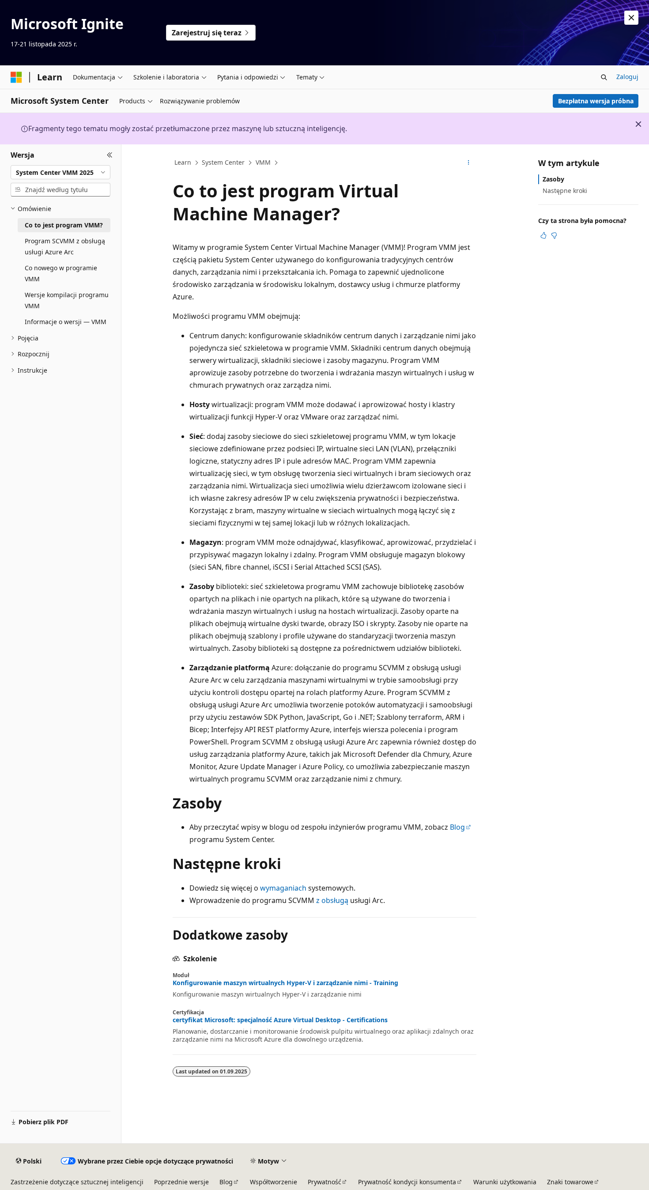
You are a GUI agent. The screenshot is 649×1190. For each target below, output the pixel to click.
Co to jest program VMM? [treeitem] (64, 225)
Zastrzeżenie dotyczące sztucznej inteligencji (77, 1182)
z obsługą (332, 900)
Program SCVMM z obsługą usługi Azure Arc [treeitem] (65, 246)
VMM (263, 162)
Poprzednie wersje (181, 1182)
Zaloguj (627, 76)
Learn (182, 162)
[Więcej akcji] (468, 163)
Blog (457, 827)
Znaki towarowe (570, 1182)
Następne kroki (565, 190)
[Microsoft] (16, 77)
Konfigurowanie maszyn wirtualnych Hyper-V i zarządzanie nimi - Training (285, 983)
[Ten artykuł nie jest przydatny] (554, 235)
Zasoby (553, 179)
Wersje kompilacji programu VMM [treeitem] (67, 300)
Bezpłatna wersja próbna (596, 101)
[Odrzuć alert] (631, 18)
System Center (223, 162)
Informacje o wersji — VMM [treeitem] (65, 321)
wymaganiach (283, 888)
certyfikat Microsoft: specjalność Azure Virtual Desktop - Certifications (280, 1020)
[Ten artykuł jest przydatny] (543, 235)
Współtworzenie (273, 1182)
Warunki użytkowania (504, 1182)
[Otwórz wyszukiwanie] (604, 77)
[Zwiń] (109, 155)
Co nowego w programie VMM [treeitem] (61, 273)
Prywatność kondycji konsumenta (407, 1182)
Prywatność (324, 1182)
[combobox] (60, 172)
